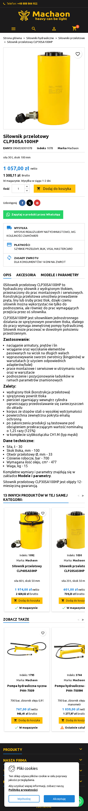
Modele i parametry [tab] (60, 275)
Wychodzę (24, 798)
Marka (62, 148)
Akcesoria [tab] (26, 275)
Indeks (41, 148)
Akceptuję (59, 798)
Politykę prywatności (23, 789)
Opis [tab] (7, 275)
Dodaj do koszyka (54, 189)
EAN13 (7, 148)
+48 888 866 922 (27, 3)
